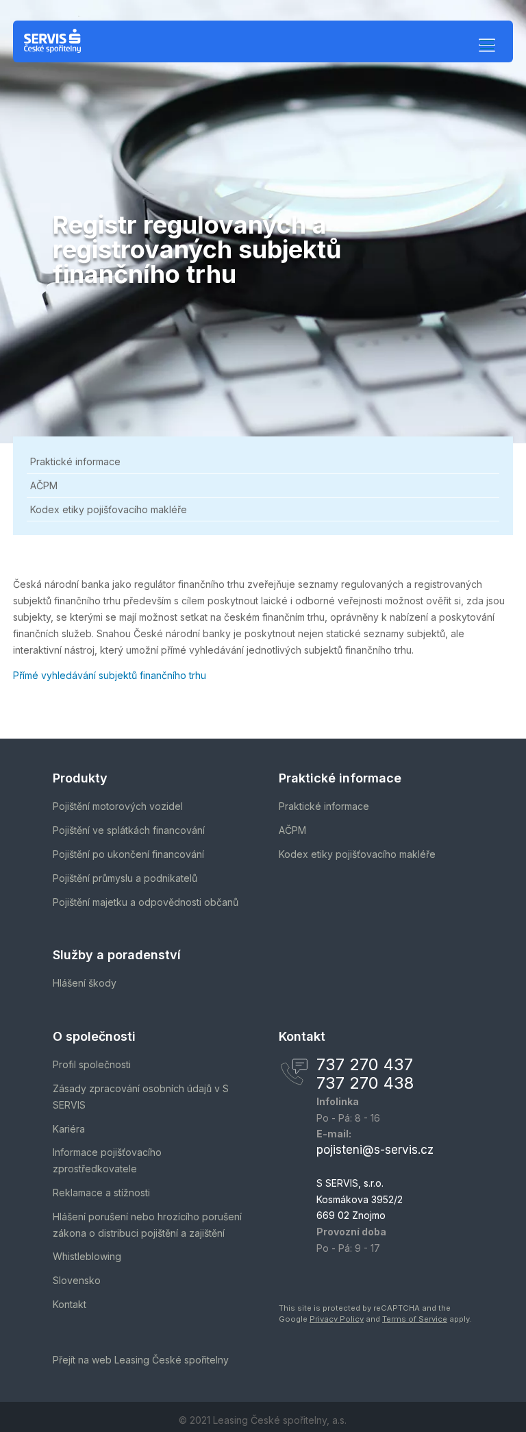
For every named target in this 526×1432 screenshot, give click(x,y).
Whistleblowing (87, 1256)
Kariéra (69, 1129)
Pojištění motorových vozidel (118, 806)
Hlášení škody (84, 983)
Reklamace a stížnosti (101, 1192)
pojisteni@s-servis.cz (375, 1150)
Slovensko (77, 1280)
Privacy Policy (337, 1319)
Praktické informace (75, 461)
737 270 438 (365, 1083)
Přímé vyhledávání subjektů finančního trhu (109, 675)
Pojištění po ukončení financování (128, 854)
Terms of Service (414, 1319)
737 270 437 (364, 1064)
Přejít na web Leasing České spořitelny (141, 1360)
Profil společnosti (92, 1064)
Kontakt (69, 1304)
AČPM (44, 485)
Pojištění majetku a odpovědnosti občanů (145, 902)
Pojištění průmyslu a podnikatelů (125, 878)
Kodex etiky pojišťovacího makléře (108, 509)
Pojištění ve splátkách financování (129, 830)
